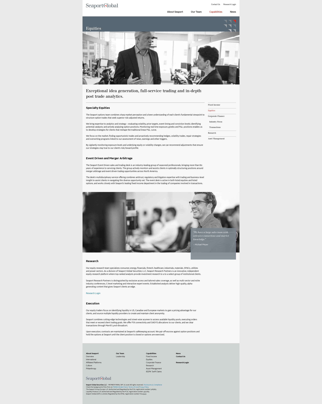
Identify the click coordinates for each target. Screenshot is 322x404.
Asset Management (216, 138)
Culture (89, 366)
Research (212, 133)
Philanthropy (91, 369)
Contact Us (215, 4)
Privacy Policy (144, 387)
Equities (211, 110)
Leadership (120, 356)
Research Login (229, 4)
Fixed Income (214, 105)
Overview (90, 356)
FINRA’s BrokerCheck (120, 387)
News (178, 353)
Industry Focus (215, 122)
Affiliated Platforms (94, 363)
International (91, 360)
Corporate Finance (216, 116)
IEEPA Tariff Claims (154, 372)
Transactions (214, 127)
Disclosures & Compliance (153, 385)
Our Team (196, 12)
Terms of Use (133, 387)
